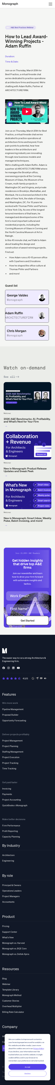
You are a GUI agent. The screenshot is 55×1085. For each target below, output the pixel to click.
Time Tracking (9, 768)
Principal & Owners (11, 885)
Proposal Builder (10, 714)
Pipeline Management (12, 709)
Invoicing (6, 788)
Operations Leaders (11, 890)
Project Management (12, 740)
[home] (10, 4)
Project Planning (10, 746)
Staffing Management (12, 751)
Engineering (8, 860)
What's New (8, 937)
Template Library (10, 989)
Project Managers (11, 896)
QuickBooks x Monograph (14, 805)
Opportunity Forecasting (14, 720)
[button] (50, 4)
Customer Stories (10, 1000)
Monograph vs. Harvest (13, 942)
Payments (7, 794)
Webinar (6, 984)
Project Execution (10, 757)
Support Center (9, 931)
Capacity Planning (11, 836)
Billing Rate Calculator (13, 1011)
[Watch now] (6, 426)
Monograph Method (11, 995)
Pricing (5, 926)
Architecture (8, 855)
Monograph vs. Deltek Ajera (15, 954)
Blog (4, 978)
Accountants (8, 901)
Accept (27, 1067)
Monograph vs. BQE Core (14, 948)
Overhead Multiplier (12, 1006)
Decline (27, 1073)
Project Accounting (11, 799)
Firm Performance (11, 825)
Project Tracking (10, 762)
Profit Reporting (10, 831)
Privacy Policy (38, 1048)
